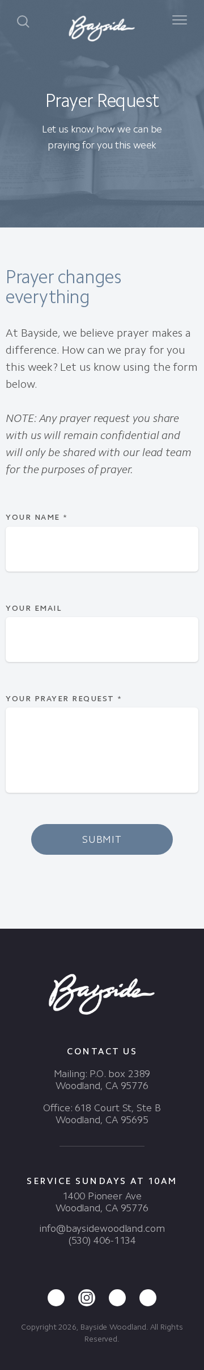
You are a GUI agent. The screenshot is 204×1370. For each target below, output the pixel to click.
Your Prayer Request (64, 698)
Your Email (33, 608)
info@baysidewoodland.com (102, 1228)
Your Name (37, 517)
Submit (102, 839)
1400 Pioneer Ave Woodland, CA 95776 (102, 1202)
